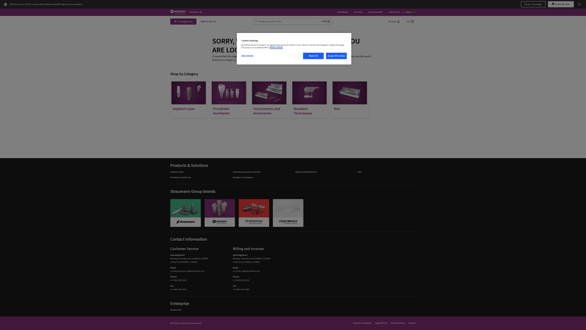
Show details (247, 56)
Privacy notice (276, 47)
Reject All (313, 56)
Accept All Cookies (336, 56)
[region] (294, 48)
